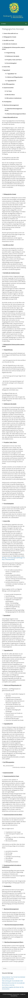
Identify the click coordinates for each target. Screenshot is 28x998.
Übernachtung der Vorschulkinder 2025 (12, 981)
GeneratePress (14, 995)
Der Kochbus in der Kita (8, 985)
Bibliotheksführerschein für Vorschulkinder (13, 983)
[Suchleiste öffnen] (26, 24)
